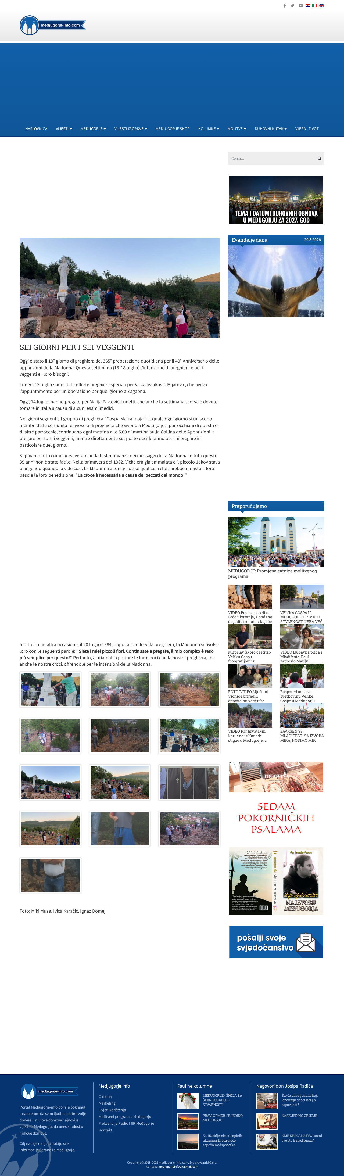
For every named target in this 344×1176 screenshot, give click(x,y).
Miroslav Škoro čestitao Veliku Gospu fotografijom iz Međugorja (249, 659)
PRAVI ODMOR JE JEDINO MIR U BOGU (223, 1118)
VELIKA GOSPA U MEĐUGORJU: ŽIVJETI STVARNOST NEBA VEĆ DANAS (301, 619)
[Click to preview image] (120, 287)
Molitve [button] (235, 128)
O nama (105, 1096)
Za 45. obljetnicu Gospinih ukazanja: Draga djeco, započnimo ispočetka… (222, 1140)
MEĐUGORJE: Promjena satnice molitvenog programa (272, 573)
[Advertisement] (181, 81)
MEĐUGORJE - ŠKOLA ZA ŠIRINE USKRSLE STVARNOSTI (222, 1100)
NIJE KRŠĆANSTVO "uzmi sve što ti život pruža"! (302, 1138)
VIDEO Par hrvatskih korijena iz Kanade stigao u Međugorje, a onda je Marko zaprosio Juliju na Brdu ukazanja (249, 740)
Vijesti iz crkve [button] (129, 128)
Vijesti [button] (62, 128)
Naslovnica (36, 128)
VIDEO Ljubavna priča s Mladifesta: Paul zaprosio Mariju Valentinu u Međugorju (301, 659)
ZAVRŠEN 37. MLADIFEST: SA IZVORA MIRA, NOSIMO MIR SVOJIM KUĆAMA (302, 738)
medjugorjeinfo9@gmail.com (178, 1166)
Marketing (107, 1103)
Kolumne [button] (207, 128)
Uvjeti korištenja (112, 1109)
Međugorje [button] (92, 128)
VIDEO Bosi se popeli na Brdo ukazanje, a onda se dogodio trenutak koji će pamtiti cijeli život (250, 619)
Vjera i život (307, 128)
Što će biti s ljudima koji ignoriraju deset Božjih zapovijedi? (300, 1100)
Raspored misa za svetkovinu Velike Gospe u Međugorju (297, 696)
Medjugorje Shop (173, 128)
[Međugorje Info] (53, 25)
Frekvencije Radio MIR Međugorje (126, 1123)
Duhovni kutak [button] (269, 128)
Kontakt (105, 1129)
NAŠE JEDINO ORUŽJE (299, 1115)
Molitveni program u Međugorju (125, 1116)
